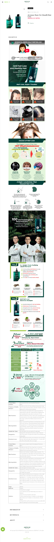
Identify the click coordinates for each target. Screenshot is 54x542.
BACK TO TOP (27, 538)
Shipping (32, 23)
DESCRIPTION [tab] (12, 37)
